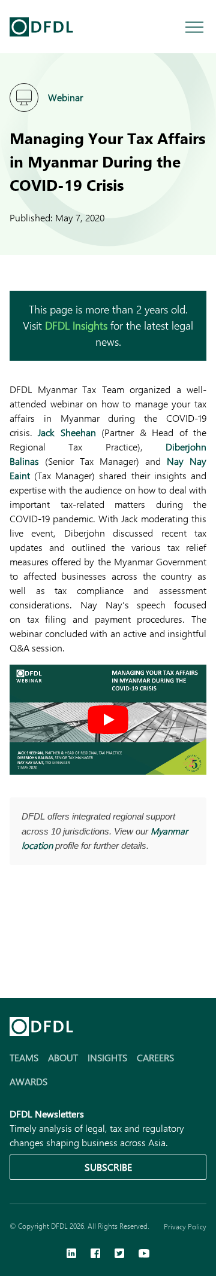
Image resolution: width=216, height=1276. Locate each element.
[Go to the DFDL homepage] (41, 26)
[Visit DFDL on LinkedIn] (71, 1254)
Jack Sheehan (66, 432)
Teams (24, 1057)
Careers (155, 1057)
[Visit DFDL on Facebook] (95, 1254)
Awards (28, 1081)
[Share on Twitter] (65, 931)
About (63, 1057)
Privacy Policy (185, 1226)
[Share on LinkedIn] (17, 931)
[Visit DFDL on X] (119, 1254)
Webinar (65, 97)
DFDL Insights (76, 325)
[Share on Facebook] (41, 931)
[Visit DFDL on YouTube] (144, 1254)
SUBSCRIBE (108, 1167)
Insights (107, 1057)
